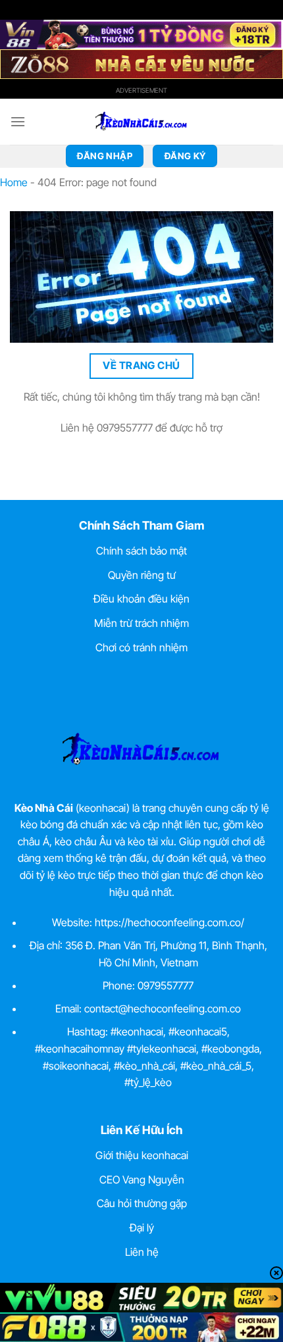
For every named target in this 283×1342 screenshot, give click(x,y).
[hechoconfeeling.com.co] (141, 122)
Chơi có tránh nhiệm (141, 647)
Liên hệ (142, 1251)
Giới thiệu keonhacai (141, 1155)
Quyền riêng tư (142, 575)
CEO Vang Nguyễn (141, 1179)
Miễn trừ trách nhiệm (141, 623)
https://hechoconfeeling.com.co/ (169, 922)
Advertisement (141, 90)
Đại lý (142, 1227)
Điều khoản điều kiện (141, 598)
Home (14, 182)
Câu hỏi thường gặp (142, 1203)
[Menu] (18, 121)
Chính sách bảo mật (141, 550)
